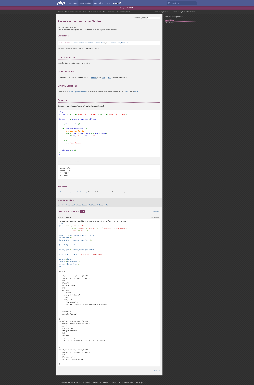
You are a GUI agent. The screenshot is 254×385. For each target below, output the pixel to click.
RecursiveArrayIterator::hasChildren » (184, 12)
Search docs (175, 3)
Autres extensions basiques (92, 12)
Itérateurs (111, 12)
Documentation (85, 3)
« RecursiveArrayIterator (160, 12)
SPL (104, 12)
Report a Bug (103, 205)
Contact (114, 383)
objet (103, 77)
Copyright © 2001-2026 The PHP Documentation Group (78, 383)
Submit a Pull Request (90, 205)
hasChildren (170, 22)
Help (108, 3)
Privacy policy (141, 383)
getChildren (170, 20)
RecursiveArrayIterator (124, 12)
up (59, 217)
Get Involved (98, 3)
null (109, 77)
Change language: (140, 18)
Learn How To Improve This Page (69, 205)
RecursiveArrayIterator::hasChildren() (73, 192)
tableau (94, 77)
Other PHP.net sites (126, 383)
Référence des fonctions (73, 12)
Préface (60, 12)
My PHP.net (104, 383)
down (62, 217)
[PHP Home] (61, 3)
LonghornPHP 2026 (127, 8)
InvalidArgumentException (78, 92)
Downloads (73, 3)
